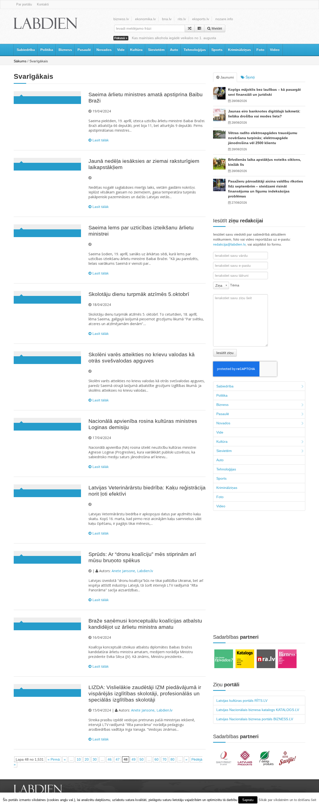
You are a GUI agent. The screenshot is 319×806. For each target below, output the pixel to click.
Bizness (65, 50)
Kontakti (43, 4)
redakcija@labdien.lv (229, 244)
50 (142, 759)
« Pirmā (54, 759)
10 (79, 759)
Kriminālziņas (239, 50)
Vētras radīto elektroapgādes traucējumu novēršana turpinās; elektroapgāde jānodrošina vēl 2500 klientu (262, 138)
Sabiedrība (26, 50)
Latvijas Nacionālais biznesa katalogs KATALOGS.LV (257, 710)
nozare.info (224, 19)
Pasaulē (84, 50)
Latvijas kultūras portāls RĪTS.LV (241, 701)
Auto (174, 50)
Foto (260, 50)
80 (172, 759)
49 (134, 759)
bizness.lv (121, 19)
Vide (121, 50)
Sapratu (247, 800)
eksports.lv (200, 19)
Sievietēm (156, 50)
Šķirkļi (249, 77)
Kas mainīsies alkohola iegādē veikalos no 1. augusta (174, 38)
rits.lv (182, 19)
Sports (217, 50)
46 (110, 759)
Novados (104, 50)
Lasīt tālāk (100, 140)
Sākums (20, 61)
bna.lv (166, 19)
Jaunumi (226, 77)
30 (95, 759)
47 (118, 759)
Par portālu (24, 4)
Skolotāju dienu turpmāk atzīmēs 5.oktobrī (138, 294)
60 (157, 759)
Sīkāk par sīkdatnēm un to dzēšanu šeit (287, 800)
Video (275, 50)
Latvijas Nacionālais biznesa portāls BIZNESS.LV (254, 719)
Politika (46, 50)
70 (164, 759)
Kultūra (136, 50)
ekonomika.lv (145, 19)
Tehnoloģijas (195, 50)
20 (87, 759)
